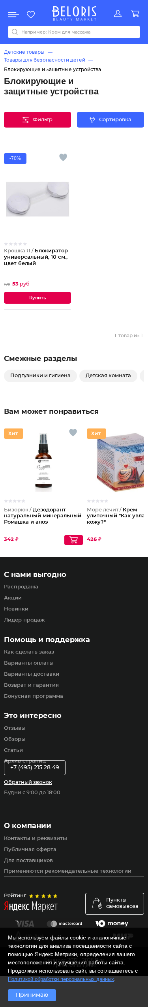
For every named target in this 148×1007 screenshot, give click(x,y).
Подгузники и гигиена (40, 375)
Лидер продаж (24, 620)
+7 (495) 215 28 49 (34, 767)
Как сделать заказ (29, 652)
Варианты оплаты (29, 663)
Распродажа (21, 587)
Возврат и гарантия (31, 685)
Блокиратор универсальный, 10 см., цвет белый (36, 257)
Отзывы (15, 728)
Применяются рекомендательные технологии (67, 871)
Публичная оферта (30, 849)
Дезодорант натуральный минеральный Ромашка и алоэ (42, 516)
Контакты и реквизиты (35, 838)
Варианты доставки (31, 674)
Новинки (16, 609)
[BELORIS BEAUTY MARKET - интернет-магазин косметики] (74, 13)
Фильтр (42, 119)
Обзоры (15, 739)
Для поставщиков (28, 860)
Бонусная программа (33, 696)
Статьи (13, 750)
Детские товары (24, 52)
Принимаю (32, 995)
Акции (13, 598)
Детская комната (108, 375)
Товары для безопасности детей (44, 60)
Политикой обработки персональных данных (61, 979)
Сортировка (115, 119)
